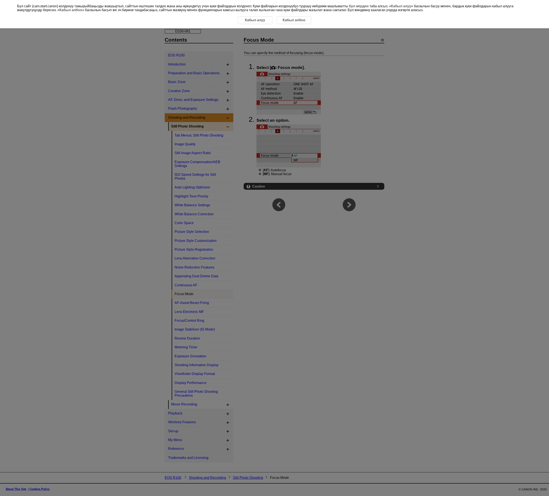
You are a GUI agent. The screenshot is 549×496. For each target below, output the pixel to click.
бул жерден (359, 6)
